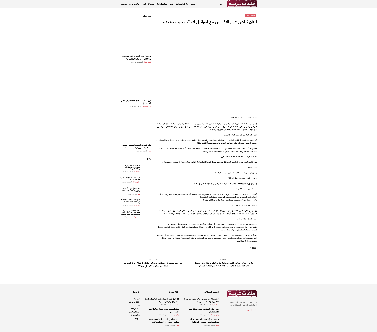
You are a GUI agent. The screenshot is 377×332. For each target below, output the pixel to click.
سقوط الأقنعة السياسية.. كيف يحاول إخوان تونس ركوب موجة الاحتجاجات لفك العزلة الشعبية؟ (130, 212)
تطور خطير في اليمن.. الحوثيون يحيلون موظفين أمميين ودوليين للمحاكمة (136, 146)
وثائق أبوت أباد (147, 107)
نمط (150, 151)
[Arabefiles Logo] (242, 3)
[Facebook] (255, 31)
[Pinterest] (246, 31)
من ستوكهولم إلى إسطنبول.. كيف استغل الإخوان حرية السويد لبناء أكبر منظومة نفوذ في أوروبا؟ (153, 264)
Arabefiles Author (236, 117)
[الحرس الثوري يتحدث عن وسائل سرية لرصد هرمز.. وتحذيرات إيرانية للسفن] (146, 202)
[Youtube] (248, 310)
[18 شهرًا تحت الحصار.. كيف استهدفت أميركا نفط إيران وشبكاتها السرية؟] (135, 37)
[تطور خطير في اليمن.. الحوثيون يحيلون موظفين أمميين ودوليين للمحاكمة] (135, 126)
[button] (221, 4)
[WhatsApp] (241, 31)
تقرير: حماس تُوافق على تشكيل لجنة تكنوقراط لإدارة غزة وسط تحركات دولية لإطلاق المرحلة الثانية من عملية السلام (224, 264)
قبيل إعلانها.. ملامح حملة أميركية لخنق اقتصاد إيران (136, 102)
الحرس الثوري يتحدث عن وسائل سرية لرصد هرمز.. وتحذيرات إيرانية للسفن (130, 201)
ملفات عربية (147, 62)
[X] (250, 31)
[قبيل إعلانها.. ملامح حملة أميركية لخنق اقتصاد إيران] (135, 81)
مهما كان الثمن (250, 15)
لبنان (249, 248)
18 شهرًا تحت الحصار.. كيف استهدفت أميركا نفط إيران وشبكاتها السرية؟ (136, 57)
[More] (237, 31)
